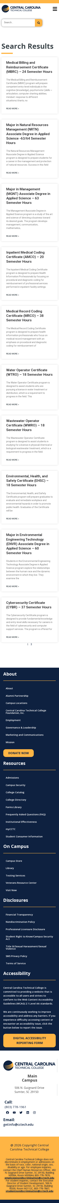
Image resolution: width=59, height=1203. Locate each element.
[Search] (38, 23)
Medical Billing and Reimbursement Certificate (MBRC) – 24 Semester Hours (29, 67)
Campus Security (15, 785)
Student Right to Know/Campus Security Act (29, 938)
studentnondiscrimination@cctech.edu (29, 1191)
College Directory (16, 799)
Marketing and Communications (24, 734)
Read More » (12, 108)
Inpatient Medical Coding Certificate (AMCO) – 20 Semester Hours (25, 256)
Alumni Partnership (17, 695)
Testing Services (15, 875)
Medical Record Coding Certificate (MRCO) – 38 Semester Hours (25, 315)
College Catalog (15, 792)
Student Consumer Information (24, 836)
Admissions (12, 777)
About (9, 688)
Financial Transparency (19, 914)
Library (10, 868)
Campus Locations (16, 703)
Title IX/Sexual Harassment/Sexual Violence (26, 947)
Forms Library (14, 807)
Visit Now (11, 890)
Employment (13, 720)
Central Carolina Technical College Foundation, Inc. (26, 711)
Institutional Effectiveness (21, 821)
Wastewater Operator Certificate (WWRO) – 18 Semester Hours (25, 425)
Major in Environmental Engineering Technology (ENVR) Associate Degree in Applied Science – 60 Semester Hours (27, 544)
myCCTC (10, 829)
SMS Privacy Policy (16, 956)
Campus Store (14, 860)
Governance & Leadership (21, 727)
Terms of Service (16, 963)
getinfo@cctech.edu (18, 1124)
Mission (10, 742)
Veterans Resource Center (21, 882)
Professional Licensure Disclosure (25, 929)
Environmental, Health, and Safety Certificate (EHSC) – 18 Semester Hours (27, 480)
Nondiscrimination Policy (20, 921)
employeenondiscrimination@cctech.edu (29, 1177)
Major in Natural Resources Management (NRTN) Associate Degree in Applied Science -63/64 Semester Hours (28, 134)
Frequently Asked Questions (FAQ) (26, 814)
